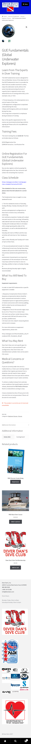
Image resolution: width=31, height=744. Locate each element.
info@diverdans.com (8, 592)
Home (5, 16)
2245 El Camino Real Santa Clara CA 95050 (14, 585)
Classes (22, 16)
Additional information (9, 425)
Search (15, 741)
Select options (15, 522)
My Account (5, 741)
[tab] (15, 425)
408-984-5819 (6, 587)
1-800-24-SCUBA (7, 589)
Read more (15, 482)
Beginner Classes (6, 18)
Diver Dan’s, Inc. (6, 583)
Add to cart (15, 567)
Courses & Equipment (13, 16)
